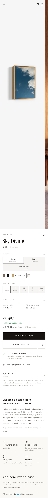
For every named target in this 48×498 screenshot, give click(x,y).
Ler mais (5, 431)
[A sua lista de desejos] (37, 4)
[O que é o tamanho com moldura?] (44, 300)
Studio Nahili (9, 235)
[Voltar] (5, 4)
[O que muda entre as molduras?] (44, 254)
